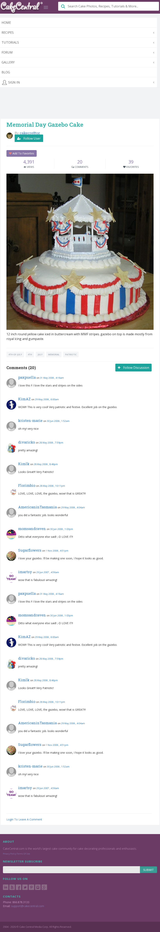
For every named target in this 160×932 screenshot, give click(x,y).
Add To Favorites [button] (23, 153)
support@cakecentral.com (27, 906)
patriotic (71, 354)
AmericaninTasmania (37, 507)
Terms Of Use (23, 853)
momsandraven (32, 528)
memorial (54, 354)
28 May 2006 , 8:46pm (46, 464)
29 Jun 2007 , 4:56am (47, 572)
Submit (148, 870)
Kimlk (23, 463)
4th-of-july (15, 354)
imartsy (25, 571)
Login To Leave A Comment (24, 819)
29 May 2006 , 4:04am (73, 507)
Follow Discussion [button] (135, 367)
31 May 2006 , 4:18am (52, 377)
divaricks (26, 442)
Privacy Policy (9, 853)
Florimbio (26, 485)
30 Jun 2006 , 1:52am (58, 421)
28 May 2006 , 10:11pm (52, 486)
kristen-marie (30, 420)
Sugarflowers (29, 550)
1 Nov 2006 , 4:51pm (57, 550)
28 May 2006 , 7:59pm (51, 442)
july (40, 354)
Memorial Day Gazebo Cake (44, 124)
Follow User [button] (32, 138)
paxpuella (27, 377)
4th (30, 354)
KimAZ (24, 399)
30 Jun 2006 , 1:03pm (61, 529)
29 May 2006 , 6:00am (47, 399)
